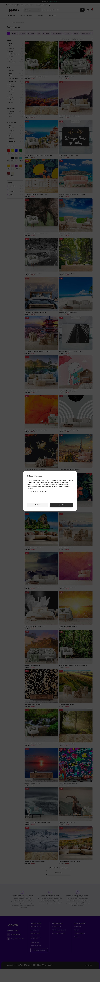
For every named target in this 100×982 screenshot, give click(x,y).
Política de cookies (40, 491)
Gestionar (38, 505)
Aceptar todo (61, 505)
